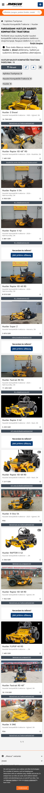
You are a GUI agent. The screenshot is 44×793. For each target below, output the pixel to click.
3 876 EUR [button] (6, 334)
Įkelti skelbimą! (40, 4)
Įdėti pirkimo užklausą (21, 255)
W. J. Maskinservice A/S (21, 203)
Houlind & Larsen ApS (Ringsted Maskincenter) (21, 162)
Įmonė (4, 761)
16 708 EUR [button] (7, 119)
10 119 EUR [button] (7, 692)
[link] (21, 98)
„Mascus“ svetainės (13, 756)
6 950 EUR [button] (6, 199)
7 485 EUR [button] (6, 158)
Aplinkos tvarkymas (13, 21)
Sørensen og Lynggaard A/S (22, 564)
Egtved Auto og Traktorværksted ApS (21, 123)
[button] (11, 67)
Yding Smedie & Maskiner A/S (21, 337)
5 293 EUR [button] (6, 427)
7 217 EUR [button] (6, 482)
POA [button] (3, 521)
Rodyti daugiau (36, 43)
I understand (22, 788)
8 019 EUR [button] (6, 294)
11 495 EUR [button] (7, 388)
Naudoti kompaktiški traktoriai (16, 24)
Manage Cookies (11, 780)
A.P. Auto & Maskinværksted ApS (22, 431)
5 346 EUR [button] (6, 560)
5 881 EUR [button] (6, 239)
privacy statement (30, 780)
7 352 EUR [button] (6, 599)
